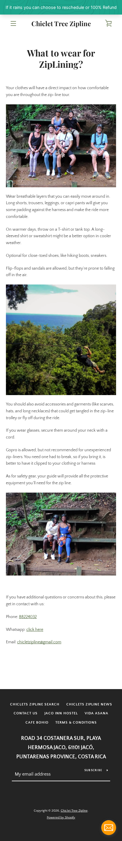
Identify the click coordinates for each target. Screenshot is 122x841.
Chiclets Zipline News (89, 704)
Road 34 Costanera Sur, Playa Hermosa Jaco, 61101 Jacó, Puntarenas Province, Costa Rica (61, 747)
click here (34, 629)
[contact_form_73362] (108, 827)
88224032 (28, 616)
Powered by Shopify (61, 817)
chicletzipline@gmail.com (39, 642)
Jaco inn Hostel (61, 713)
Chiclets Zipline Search (35, 704)
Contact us (26, 713)
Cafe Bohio (37, 722)
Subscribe (93, 770)
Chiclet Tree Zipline (61, 23)
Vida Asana (96, 713)
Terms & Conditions (76, 722)
